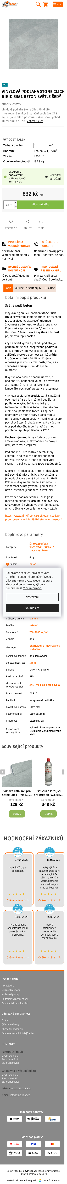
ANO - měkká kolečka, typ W (45, 684)
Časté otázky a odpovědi (15, 1003)
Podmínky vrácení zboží (15, 999)
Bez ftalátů (36, 645)
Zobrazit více (35, 121)
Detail (17, 814)
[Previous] (2, 772)
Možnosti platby (10, 994)
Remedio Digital (28, 1180)
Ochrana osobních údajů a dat (18, 1033)
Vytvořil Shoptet (52, 1180)
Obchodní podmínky (12, 1029)
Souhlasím (32, 608)
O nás (5, 1020)
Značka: (12, 104)
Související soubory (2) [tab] (28, 288)
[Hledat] (38, 4)
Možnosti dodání (11, 990)
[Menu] (58, 4)
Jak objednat (8, 985)
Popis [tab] (8, 288)
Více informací (32, 588)
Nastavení (32, 597)
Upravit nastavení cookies (33, 1174)
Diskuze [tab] (50, 288)
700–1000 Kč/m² (39, 632)
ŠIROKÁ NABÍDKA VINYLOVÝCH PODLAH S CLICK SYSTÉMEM (42, 547)
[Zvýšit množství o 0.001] (15, 203)
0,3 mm (34, 618)
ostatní (33, 625)
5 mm (33, 662)
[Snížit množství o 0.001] (15, 207)
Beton (33, 564)
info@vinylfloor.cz (20, 1095)
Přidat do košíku (40, 204)
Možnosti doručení (55, 177)
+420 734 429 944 (21, 1088)
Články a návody (10, 1024)
